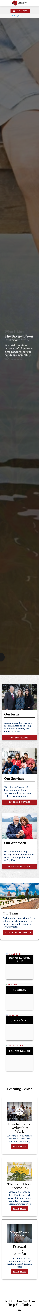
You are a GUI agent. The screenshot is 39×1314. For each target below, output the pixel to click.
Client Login (21, 11)
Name (20, 1310)
